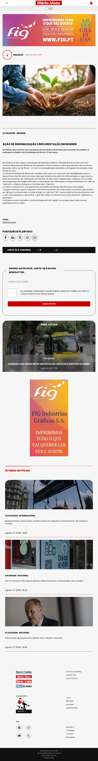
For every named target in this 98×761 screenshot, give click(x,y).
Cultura (69, 734)
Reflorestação (9, 222)
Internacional (27, 515)
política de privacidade (41, 293)
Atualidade (9, 133)
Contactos (71, 675)
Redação (18, 55)
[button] (5, 324)
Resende (21, 133)
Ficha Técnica (72, 679)
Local (68, 698)
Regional (70, 701)
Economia (70, 731)
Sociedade (49, 358)
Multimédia (70, 737)
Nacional (23, 575)
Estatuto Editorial (74, 672)
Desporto (70, 727)
